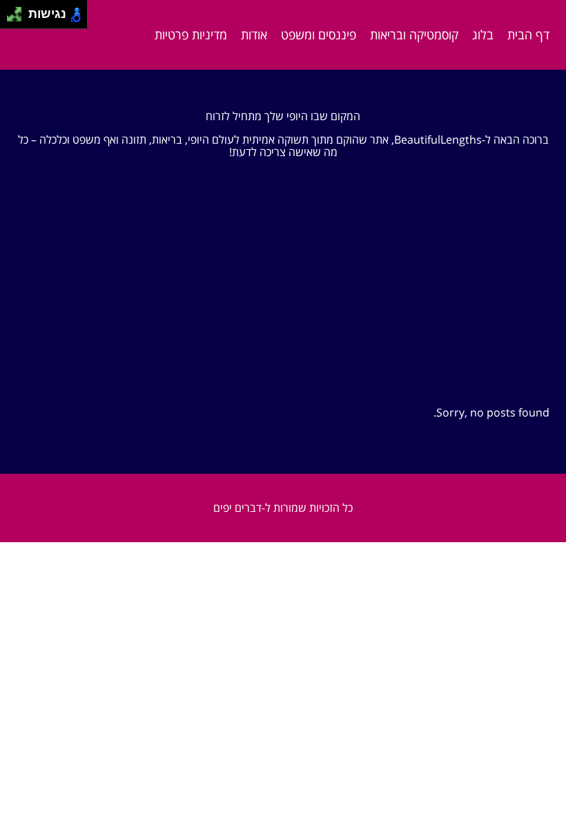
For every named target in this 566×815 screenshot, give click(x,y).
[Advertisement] (283, 302)
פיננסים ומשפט (318, 34)
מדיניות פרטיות (191, 34)
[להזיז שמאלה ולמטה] (10, 18)
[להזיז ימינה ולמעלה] (18, 11)
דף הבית (528, 34)
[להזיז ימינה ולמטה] (18, 18)
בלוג (483, 34)
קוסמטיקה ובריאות (414, 34)
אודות (254, 34)
